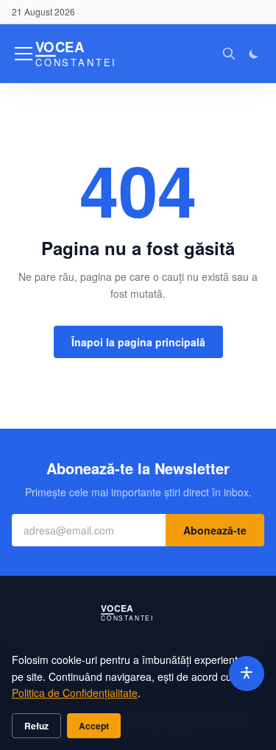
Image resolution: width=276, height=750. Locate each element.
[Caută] (229, 53)
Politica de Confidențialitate (75, 692)
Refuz (36, 725)
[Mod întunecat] (254, 53)
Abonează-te (215, 530)
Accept (94, 725)
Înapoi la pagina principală (138, 342)
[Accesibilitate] (246, 673)
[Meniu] (23, 53)
